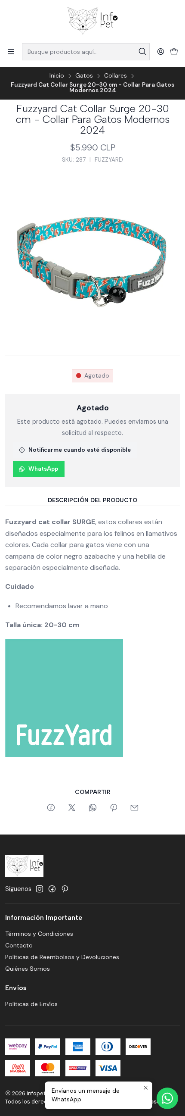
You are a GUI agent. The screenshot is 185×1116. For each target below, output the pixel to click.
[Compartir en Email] (134, 808)
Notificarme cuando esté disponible (79, 449)
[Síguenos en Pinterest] (64, 889)
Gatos (84, 76)
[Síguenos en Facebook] (52, 889)
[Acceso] (160, 51)
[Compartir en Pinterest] (113, 808)
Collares (115, 76)
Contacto (19, 945)
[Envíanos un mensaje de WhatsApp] (167, 1098)
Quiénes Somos (27, 968)
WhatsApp (43, 468)
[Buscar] (142, 51)
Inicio (56, 76)
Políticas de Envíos (31, 1004)
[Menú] (11, 51)
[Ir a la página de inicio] (92, 20)
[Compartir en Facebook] (51, 808)
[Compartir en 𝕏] (72, 808)
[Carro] (174, 52)
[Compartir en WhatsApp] (93, 808)
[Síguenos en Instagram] (39, 889)
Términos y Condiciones (39, 934)
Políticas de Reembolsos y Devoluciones (62, 957)
